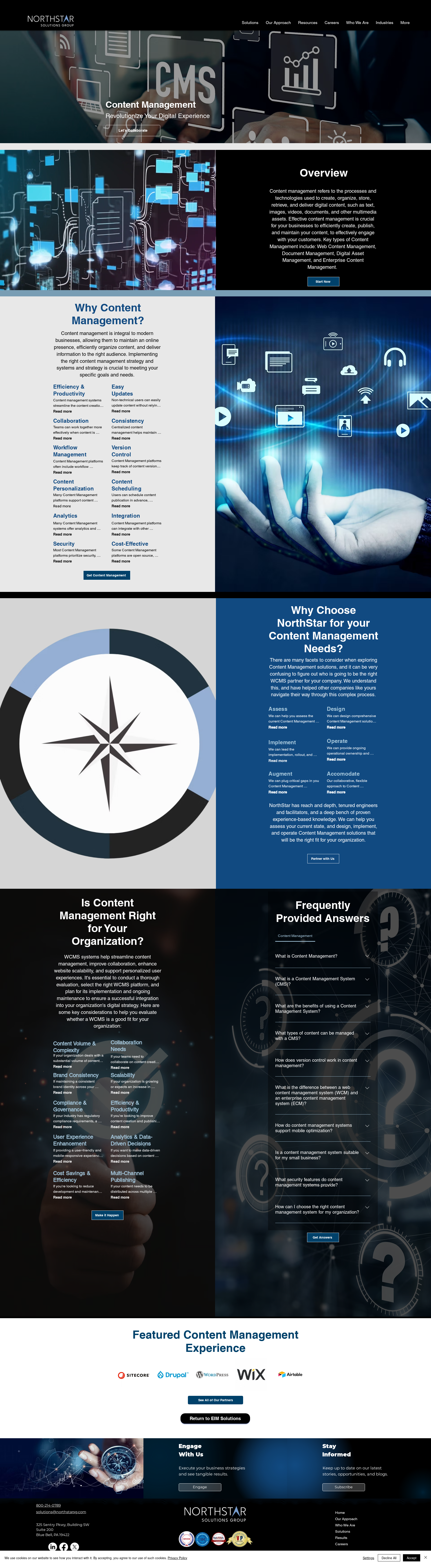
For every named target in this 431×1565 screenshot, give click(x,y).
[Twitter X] (74, 1547)
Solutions (342, 1531)
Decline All (389, 1558)
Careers (341, 1544)
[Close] (425, 1557)
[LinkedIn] (52, 1547)
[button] (343, 1487)
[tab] (295, 936)
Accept (411, 1558)
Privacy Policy (177, 1558)
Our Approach (346, 1519)
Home (340, 1512)
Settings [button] (368, 1558)
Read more (62, 411)
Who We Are (345, 1525)
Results (341, 1538)
